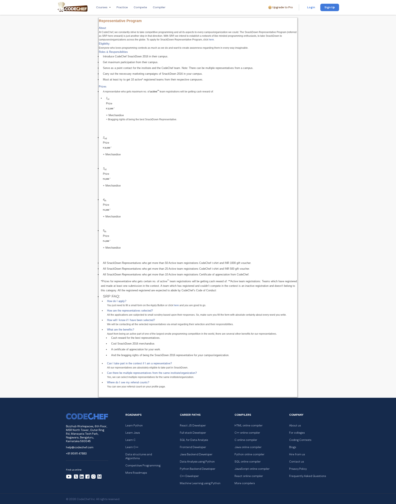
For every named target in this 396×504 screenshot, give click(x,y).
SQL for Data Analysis (194, 440)
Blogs (292, 447)
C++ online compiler (247, 433)
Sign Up (329, 7)
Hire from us (297, 454)
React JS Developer (193, 426)
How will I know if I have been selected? (131, 320)
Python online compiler (249, 454)
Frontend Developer (193, 447)
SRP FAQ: (111, 296)
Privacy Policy (298, 469)
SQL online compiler (248, 462)
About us (295, 426)
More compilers (245, 483)
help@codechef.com (79, 447)
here (211, 39)
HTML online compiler (249, 426)
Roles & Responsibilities (113, 51)
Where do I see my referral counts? (128, 382)
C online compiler (246, 440)
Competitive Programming (142, 466)
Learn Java (132, 433)
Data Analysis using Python (197, 462)
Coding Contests (300, 440)
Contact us (296, 462)
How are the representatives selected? (130, 310)
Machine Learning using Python (200, 483)
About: (103, 28)
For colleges (297, 433)
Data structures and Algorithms (138, 456)
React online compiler (249, 476)
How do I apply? (116, 301)
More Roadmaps (136, 473)
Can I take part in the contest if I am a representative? (139, 363)
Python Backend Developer (197, 469)
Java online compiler (248, 447)
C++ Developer (189, 476)
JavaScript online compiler (252, 469)
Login (311, 7)
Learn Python (134, 426)
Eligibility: (104, 43)
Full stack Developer (193, 433)
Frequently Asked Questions (307, 476)
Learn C (130, 440)
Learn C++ (131, 447)
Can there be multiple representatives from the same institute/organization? (152, 372)
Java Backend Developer (196, 454)
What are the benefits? (120, 329)
